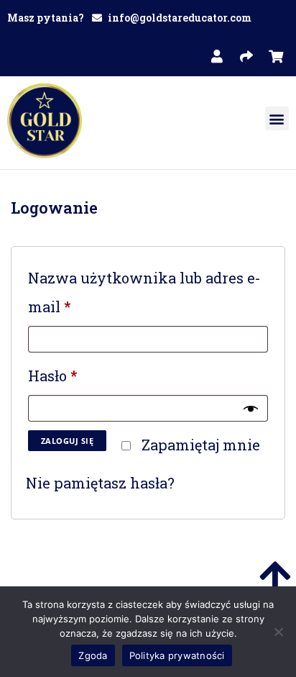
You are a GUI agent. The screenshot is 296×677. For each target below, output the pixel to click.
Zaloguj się (67, 440)
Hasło (60, 373)
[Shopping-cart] (276, 56)
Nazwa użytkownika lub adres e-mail (144, 289)
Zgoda (92, 655)
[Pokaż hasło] (251, 408)
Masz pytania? (45, 17)
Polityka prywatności (177, 655)
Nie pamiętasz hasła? (100, 482)
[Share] (246, 56)
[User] (217, 56)
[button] (277, 118)
